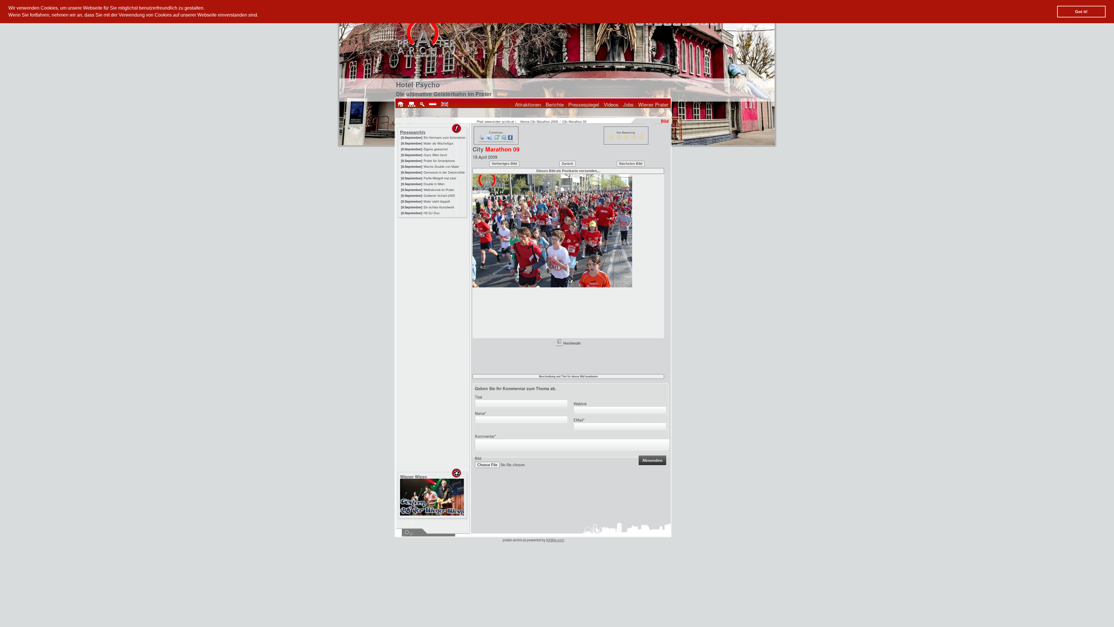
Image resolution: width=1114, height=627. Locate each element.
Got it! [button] (1081, 11)
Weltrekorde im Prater (439, 189)
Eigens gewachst (436, 149)
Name (480, 413)
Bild (478, 458)
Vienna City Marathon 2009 (539, 121)
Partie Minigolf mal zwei (440, 178)
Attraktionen (528, 104)
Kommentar (485, 436)
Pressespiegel (583, 104)
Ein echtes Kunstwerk (439, 207)
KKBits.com (555, 539)
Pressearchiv (413, 132)
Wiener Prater (653, 104)
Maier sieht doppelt (437, 201)
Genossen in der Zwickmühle (444, 172)
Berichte (555, 104)
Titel (478, 397)
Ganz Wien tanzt (435, 154)
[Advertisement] (433, 255)
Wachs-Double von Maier (441, 166)
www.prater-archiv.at (499, 121)
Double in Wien (434, 183)
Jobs (628, 104)
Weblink (580, 403)
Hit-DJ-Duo (432, 212)
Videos (611, 104)
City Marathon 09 (574, 121)
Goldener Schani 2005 (439, 195)
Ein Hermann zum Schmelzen (444, 137)
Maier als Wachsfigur (438, 143)
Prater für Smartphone (439, 160)
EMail (579, 420)
